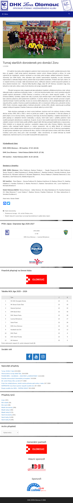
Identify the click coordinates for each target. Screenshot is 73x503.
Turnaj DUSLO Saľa (7, 371)
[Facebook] (29, 357)
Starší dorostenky (10, 211)
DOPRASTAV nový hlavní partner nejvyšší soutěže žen (17, 386)
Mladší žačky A (5, 410)
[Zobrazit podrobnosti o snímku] (36, 279)
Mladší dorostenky (6, 407)
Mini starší (4, 405)
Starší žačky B (5, 419)
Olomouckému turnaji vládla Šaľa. (11, 373)
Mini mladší (4, 402)
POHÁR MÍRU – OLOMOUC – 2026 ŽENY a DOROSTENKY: (19, 376)
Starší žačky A (5, 417)
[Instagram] (43, 357)
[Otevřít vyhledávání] (69, 13)
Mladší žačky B (5, 412)
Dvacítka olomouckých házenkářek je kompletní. (15, 378)
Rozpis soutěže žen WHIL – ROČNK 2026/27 (14, 388)
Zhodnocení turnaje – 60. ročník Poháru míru (19, 213)
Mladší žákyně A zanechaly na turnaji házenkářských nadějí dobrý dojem (27, 216)
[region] (36, 280)
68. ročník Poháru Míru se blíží (10, 381)
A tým (3, 400)
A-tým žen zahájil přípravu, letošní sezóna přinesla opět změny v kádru (22, 383)
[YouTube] (36, 357)
